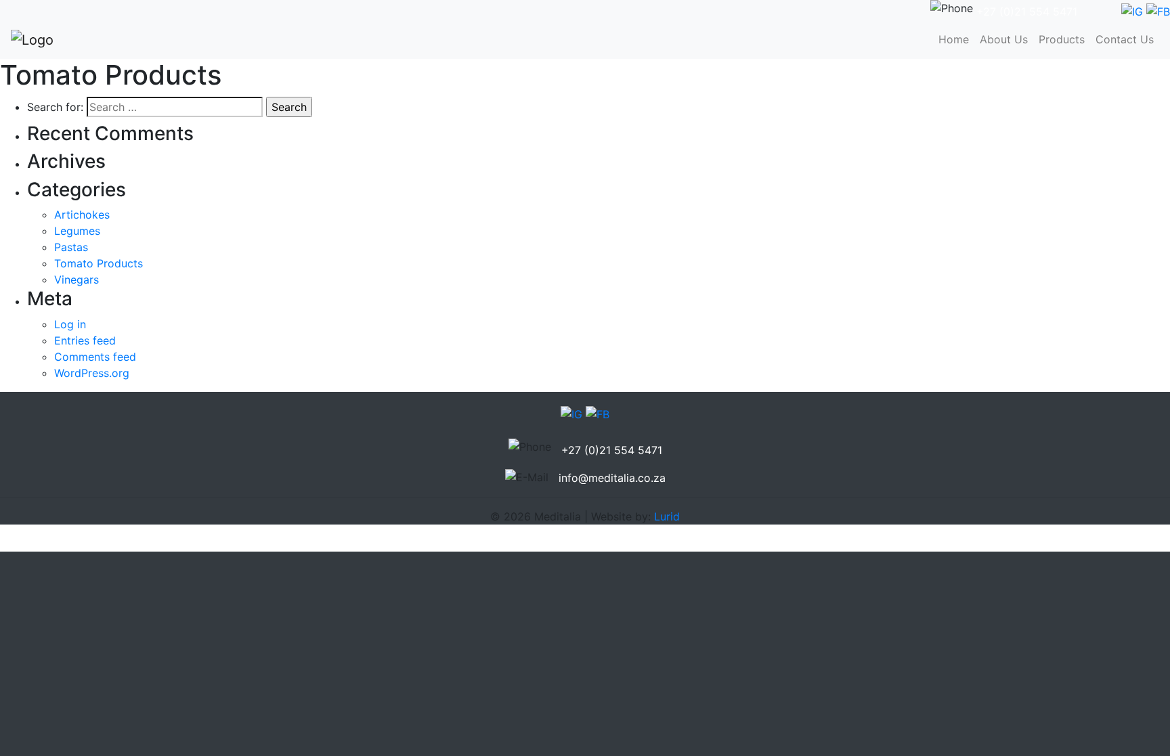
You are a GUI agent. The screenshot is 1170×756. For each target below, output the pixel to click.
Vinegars (76, 279)
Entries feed (85, 340)
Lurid (667, 516)
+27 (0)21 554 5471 (1026, 11)
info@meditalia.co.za (612, 478)
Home (956, 39)
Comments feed (95, 356)
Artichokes (82, 214)
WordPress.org (91, 373)
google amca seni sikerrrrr (67, 543)
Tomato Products (98, 263)
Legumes (77, 231)
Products (1062, 39)
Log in (70, 324)
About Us (1004, 39)
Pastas (71, 247)
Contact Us (1125, 39)
